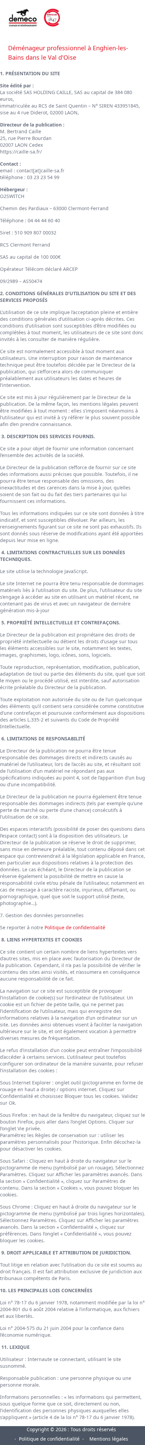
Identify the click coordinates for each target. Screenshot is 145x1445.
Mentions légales (108, 1439)
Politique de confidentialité (75, 927)
